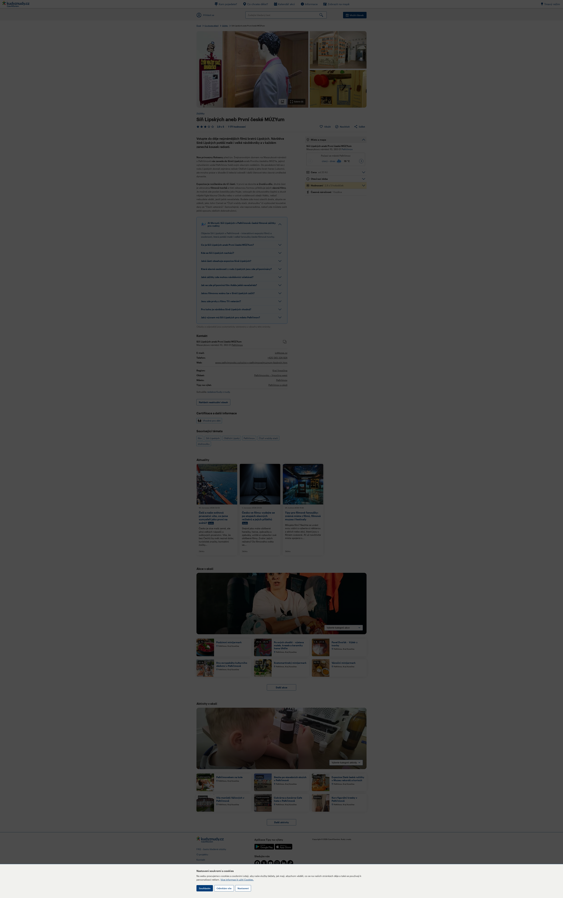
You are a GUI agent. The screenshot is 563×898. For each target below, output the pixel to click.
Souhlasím (205, 888)
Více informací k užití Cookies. (237, 879)
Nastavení (243, 888)
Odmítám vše (224, 888)
